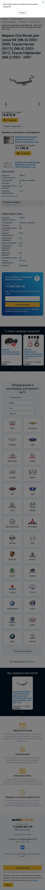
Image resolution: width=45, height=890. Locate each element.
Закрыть (22, 13)
